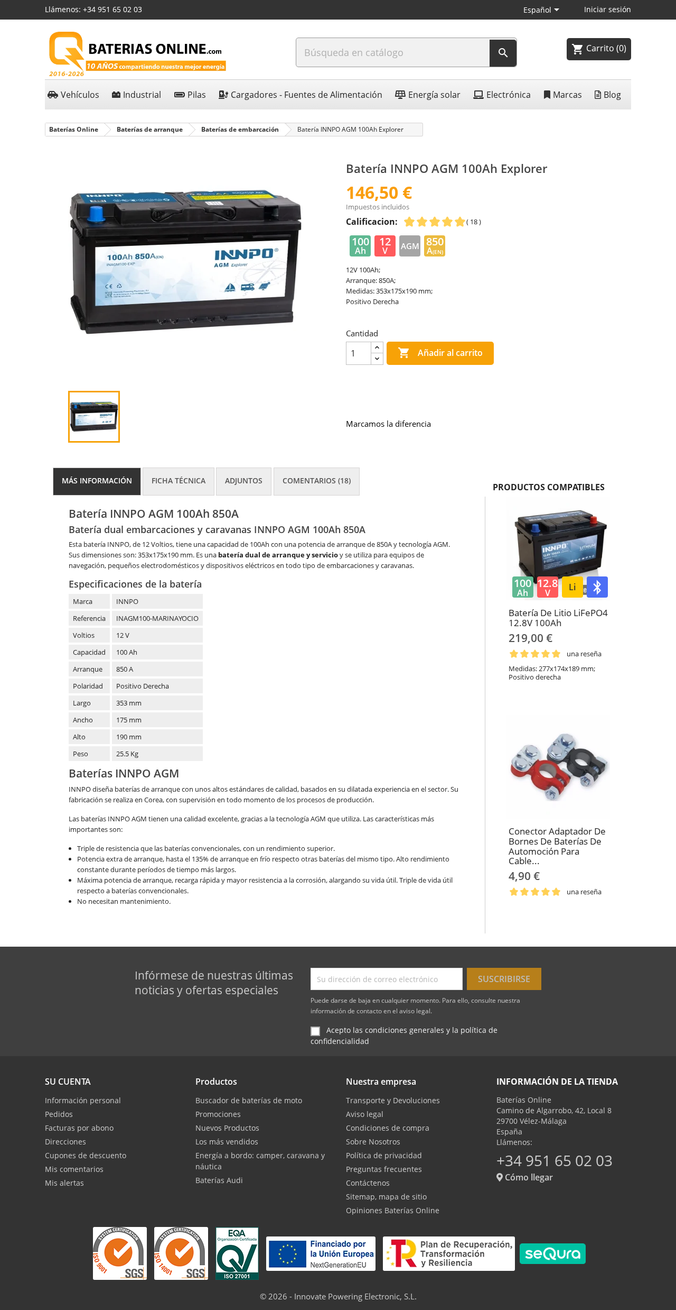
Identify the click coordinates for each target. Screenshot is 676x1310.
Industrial (142, 94)
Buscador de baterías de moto (248, 1100)
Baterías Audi (219, 1180)
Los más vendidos (226, 1142)
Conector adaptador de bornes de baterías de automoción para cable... (557, 846)
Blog (612, 94)
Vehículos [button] (80, 94)
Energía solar (434, 94)
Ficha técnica (178, 480)
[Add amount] (377, 348)
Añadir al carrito (440, 352)
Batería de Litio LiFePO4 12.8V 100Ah (558, 618)
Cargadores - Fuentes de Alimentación (306, 94)
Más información (97, 480)
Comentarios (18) (317, 480)
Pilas (196, 94)
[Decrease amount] (377, 359)
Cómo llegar (528, 1177)
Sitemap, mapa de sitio (386, 1197)
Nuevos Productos (227, 1128)
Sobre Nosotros (373, 1142)
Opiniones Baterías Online (392, 1210)
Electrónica (508, 94)
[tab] (97, 482)
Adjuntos (243, 480)
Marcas (567, 94)
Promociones (218, 1114)
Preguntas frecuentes (384, 1169)
